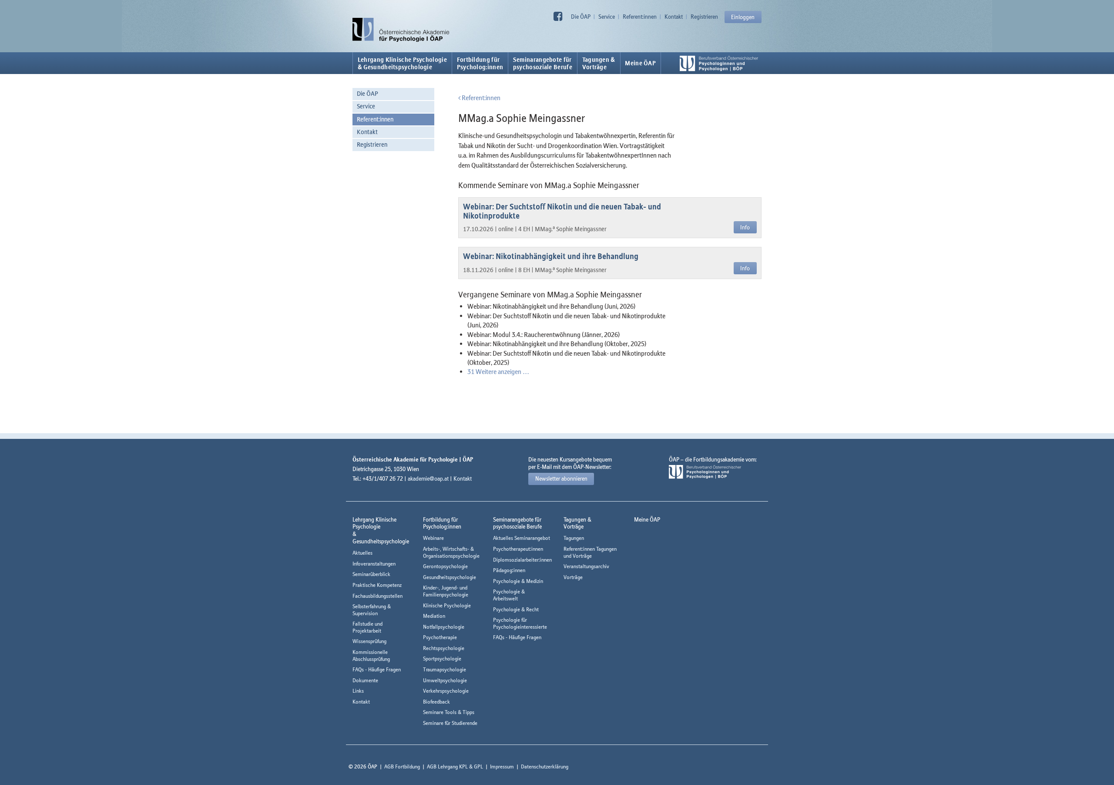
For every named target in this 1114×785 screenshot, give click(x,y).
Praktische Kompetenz (377, 585)
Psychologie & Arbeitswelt (509, 595)
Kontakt (673, 16)
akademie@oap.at (428, 478)
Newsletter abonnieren (561, 478)
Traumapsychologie (444, 669)
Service (606, 16)
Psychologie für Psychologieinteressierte (520, 623)
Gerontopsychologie (445, 566)
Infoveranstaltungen (374, 563)
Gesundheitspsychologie (449, 577)
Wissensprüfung (369, 641)
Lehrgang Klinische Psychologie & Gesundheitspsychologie (402, 63)
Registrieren (704, 16)
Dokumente (365, 680)
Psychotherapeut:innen (518, 549)
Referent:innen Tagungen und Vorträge (590, 552)
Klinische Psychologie (447, 605)
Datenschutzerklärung (544, 766)
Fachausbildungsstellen (377, 596)
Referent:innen (640, 16)
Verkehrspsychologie (446, 690)
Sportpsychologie (442, 658)
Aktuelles (362, 552)
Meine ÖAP (640, 63)
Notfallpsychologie (443, 626)
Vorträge (573, 577)
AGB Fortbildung (402, 766)
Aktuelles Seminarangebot (521, 538)
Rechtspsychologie (443, 648)
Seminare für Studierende (450, 723)
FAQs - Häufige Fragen (376, 669)
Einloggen (743, 16)
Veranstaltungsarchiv (586, 566)
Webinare (433, 538)
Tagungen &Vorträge (598, 63)
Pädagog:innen (509, 570)
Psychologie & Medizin (518, 581)
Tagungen (574, 538)
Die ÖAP (581, 16)
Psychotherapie (440, 637)
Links (358, 690)
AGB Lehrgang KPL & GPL (455, 766)
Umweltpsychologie (445, 680)
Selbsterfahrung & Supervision (371, 610)
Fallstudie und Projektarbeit (367, 627)
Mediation (434, 616)
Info (745, 227)
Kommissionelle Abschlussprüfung (371, 655)
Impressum (502, 766)
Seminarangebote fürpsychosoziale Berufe (542, 63)
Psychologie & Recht (516, 609)
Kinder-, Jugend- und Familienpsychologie (445, 591)
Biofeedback (436, 701)
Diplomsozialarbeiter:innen (522, 559)
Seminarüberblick (371, 574)
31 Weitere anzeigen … (498, 371)
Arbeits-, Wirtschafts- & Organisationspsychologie (451, 552)
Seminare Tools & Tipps (448, 712)
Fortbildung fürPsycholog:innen (480, 63)
